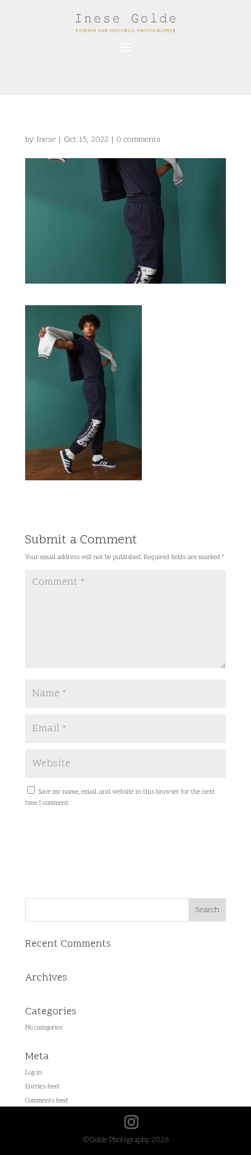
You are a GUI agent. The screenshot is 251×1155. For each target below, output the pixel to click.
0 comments (138, 139)
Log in (33, 1073)
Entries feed (42, 1087)
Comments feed (46, 1101)
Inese (46, 139)
